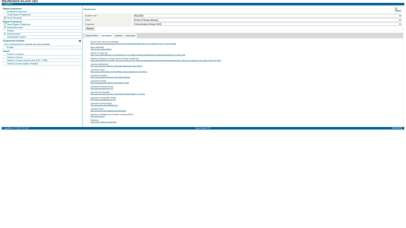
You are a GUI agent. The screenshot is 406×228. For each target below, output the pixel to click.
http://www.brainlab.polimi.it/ (101, 49)
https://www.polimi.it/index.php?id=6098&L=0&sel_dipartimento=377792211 (119, 72)
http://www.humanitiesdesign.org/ (103, 100)
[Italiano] (398, 10)
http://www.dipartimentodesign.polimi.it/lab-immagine (110, 77)
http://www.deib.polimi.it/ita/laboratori (104, 105)
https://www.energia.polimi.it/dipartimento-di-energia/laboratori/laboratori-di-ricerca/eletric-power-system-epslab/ (133, 44)
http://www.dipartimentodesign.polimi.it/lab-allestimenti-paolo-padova (116, 66)
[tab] (91, 35)
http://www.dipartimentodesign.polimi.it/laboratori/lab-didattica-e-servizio (118, 94)
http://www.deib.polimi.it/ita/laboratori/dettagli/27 (108, 111)
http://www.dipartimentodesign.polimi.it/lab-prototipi (110, 83)
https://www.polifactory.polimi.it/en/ (104, 122)
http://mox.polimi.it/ (98, 116)
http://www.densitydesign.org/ (102, 88)
